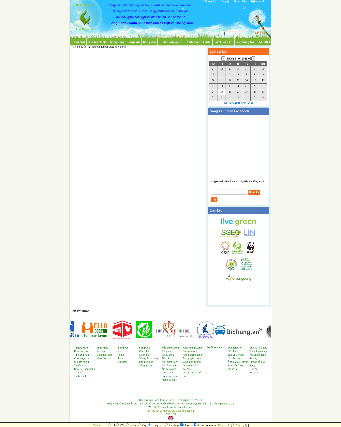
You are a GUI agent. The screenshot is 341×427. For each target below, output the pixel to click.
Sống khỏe (117, 41)
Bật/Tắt (222, 425)
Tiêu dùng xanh (170, 41)
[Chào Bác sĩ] (89, 338)
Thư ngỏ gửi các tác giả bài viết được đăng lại (170, 410)
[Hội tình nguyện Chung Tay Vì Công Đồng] (117, 340)
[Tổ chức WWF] (250, 253)
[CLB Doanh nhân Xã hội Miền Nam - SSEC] (231, 236)
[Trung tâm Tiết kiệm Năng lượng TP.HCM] (233, 269)
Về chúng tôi (245, 41)
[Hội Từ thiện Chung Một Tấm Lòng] (169, 339)
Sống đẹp (149, 41)
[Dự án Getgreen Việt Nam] (246, 269)
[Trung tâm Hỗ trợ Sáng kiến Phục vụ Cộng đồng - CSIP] (225, 253)
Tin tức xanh (97, 41)
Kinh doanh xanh (198, 41)
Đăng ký (225, 1)
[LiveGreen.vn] (238, 225)
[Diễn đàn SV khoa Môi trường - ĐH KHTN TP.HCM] (200, 337)
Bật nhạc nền (258, 1)
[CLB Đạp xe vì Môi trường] (139, 337)
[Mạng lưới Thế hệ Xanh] (237, 253)
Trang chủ (78, 41)
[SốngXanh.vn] (85, 31)
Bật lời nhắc (239, 1)
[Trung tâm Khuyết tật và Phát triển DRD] (269, 339)
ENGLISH (264, 41)
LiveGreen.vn (223, 41)
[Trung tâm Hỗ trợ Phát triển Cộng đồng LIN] (248, 236)
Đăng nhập (210, 1)
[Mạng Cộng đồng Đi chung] (233, 334)
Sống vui (134, 41)
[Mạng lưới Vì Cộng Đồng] (239, 282)
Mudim (97, 425)
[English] (170, 417)
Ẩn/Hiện (237, 425)
